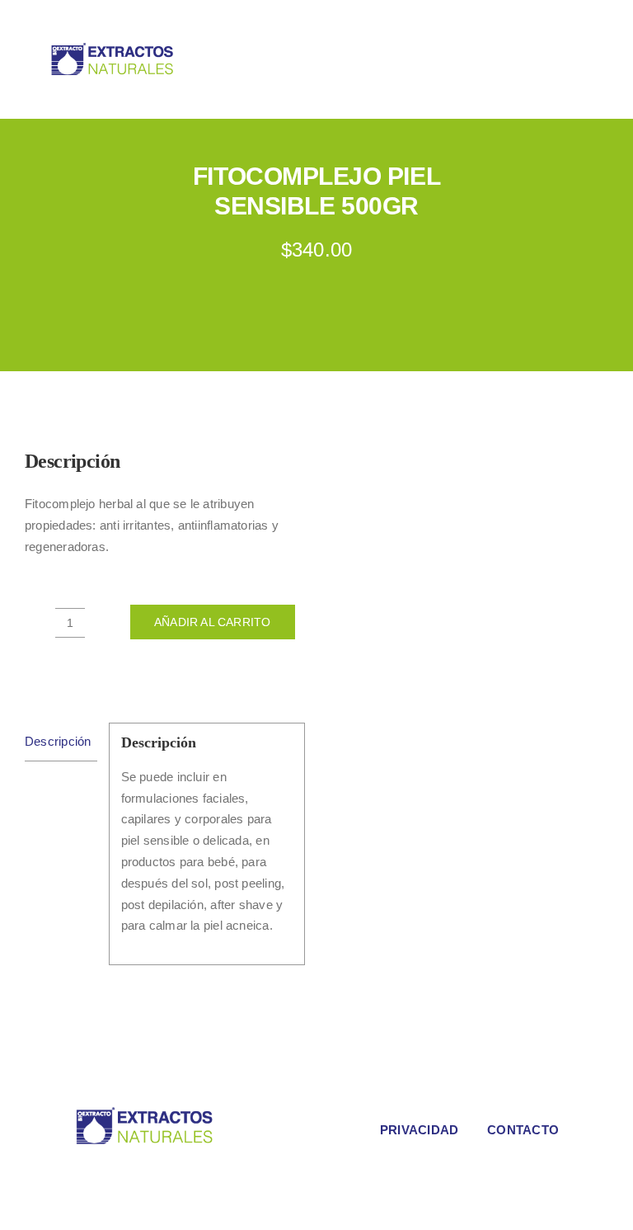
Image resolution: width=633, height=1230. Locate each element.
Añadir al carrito (212, 622)
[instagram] (218, 1174)
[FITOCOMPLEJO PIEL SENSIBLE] (468, 585)
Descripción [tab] (58, 741)
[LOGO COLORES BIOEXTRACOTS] (144, 1112)
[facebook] (191, 1174)
